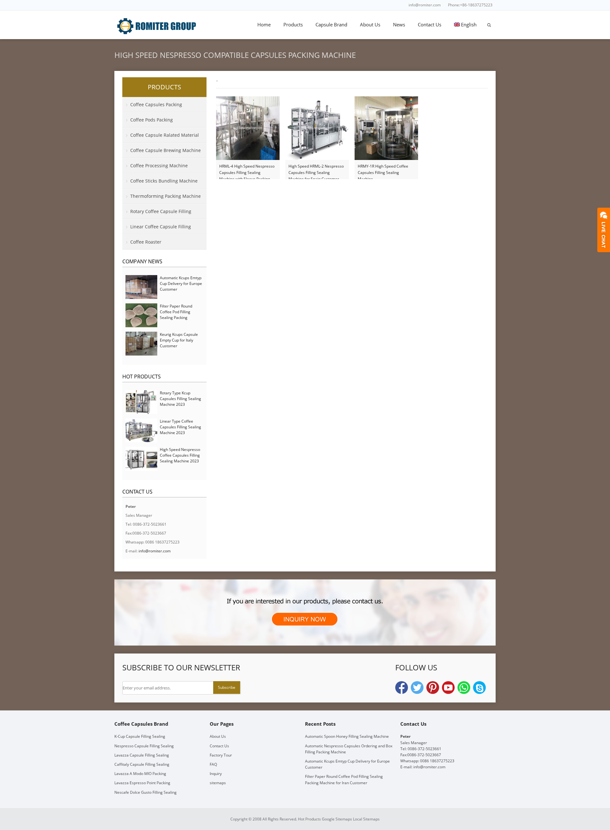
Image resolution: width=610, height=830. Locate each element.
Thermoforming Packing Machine (165, 196)
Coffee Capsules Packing (156, 104)
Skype (479, 687)
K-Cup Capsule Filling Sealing (139, 736)
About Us (370, 24)
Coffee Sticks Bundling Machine (164, 181)
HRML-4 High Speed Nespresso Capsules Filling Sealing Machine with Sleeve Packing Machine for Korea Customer (246, 169)
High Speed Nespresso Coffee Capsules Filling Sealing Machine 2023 (180, 455)
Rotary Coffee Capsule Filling (160, 211)
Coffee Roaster (145, 242)
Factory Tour (221, 755)
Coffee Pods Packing (151, 120)
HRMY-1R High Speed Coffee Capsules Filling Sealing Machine (383, 169)
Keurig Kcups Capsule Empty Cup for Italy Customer (179, 340)
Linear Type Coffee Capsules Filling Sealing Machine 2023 (180, 426)
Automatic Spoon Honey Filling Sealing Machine (347, 736)
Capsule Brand (331, 24)
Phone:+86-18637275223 (470, 5)
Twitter (417, 687)
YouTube (448, 687)
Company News (142, 261)
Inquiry (216, 773)
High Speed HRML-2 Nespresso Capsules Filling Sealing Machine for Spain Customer (316, 169)
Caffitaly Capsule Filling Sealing (141, 764)
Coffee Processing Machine (159, 166)
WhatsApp (464, 687)
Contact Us (429, 24)
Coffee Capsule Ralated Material (164, 135)
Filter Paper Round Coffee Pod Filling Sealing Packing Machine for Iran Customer (176, 317)
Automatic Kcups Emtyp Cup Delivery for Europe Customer (181, 283)
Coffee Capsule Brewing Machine (165, 150)
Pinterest (432, 687)
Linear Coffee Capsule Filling (160, 227)
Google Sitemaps (337, 819)
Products (293, 24)
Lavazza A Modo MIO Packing (140, 773)
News (399, 24)
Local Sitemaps (366, 819)
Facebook (401, 687)
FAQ (213, 764)
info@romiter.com (425, 5)
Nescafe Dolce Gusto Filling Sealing (145, 792)
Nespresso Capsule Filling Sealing (144, 746)
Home (264, 24)
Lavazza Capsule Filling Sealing (141, 755)
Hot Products (141, 376)
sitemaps (218, 782)
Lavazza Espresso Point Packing (142, 782)
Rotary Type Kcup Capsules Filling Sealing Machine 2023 (180, 398)
